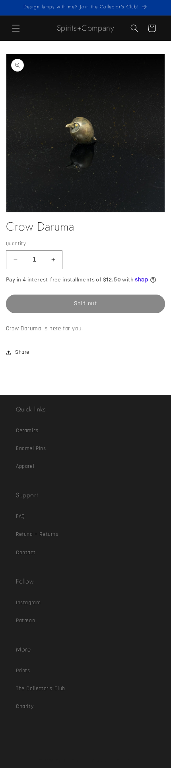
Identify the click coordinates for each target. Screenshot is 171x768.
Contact (25, 552)
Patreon (25, 620)
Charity (24, 706)
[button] (16, 28)
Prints (23, 670)
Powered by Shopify (112, 761)
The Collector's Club (40, 688)
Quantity (16, 243)
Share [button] (22, 352)
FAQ (20, 516)
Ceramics (27, 430)
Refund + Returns (37, 534)
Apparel (25, 466)
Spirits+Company (73, 761)
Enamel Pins (31, 448)
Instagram (28, 602)
